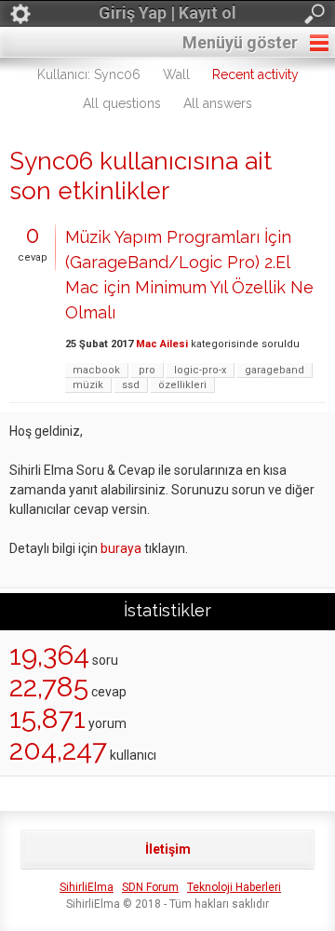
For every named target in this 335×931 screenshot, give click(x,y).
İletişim (168, 849)
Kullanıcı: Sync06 (89, 74)
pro (147, 370)
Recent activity (255, 74)
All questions (122, 103)
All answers (217, 103)
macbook (96, 370)
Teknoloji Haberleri (234, 887)
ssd (131, 385)
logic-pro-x (200, 370)
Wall (176, 74)
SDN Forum (150, 887)
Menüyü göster (240, 42)
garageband (274, 370)
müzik (88, 385)
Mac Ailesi (162, 344)
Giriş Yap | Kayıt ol (167, 12)
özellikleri (182, 385)
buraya (120, 548)
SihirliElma (87, 887)
